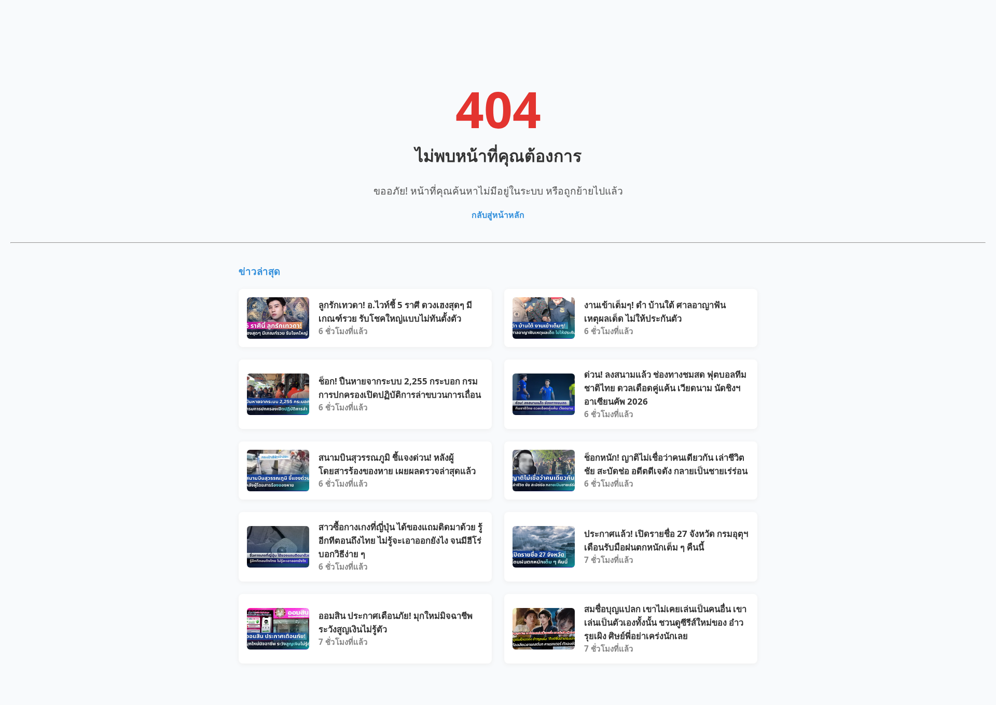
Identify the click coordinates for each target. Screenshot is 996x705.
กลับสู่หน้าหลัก (498, 214)
